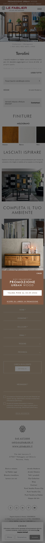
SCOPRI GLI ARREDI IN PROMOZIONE (22, 301)
